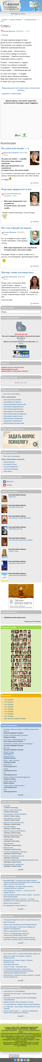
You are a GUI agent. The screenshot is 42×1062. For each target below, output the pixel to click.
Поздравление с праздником (14, 864)
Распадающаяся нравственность (15, 905)
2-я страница (8, 702)
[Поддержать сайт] (21, 137)
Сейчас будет (8, 839)
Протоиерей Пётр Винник (12, 399)
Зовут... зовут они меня (11, 760)
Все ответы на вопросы (12, 394)
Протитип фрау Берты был (13, 835)
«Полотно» (12, 497)
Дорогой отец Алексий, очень (14, 822)
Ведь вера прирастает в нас (16, 189)
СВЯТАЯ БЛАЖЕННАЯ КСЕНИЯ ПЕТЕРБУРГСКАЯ (21, 860)
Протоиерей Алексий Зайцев (14, 411)
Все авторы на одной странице (15, 718)
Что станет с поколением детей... (15, 739)
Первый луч (8, 764)
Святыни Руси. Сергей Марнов (14, 991)
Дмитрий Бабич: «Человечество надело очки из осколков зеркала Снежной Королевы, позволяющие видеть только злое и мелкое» (22, 882)
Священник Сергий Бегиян (13, 421)
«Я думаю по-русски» (15, 507)
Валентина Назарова (11, 153)
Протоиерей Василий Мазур (13, 418)
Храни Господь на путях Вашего (15, 831)
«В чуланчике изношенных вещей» (20, 540)
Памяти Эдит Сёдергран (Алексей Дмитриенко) (20, 924)
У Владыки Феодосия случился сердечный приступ (22, 920)
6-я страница (8, 711)
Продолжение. (9, 843)
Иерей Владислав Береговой (14, 423)
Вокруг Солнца (9, 752)
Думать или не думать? (12, 903)
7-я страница (8, 714)
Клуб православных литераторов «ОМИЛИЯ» (16, 1035)
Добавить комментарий (12, 94)
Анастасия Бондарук (11, 469)
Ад (5, 773)
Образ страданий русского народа (15, 931)
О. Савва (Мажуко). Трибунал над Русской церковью (22, 1004)
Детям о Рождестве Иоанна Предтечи (17, 777)
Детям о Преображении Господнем (16, 735)
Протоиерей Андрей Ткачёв (13, 416)
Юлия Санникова (10, 277)
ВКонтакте (10, 481)
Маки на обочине (9, 922)
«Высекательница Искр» (17, 563)
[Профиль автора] (34, 165)
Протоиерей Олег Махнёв (12, 402)
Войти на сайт (21, 383)
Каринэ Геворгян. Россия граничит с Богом (18, 1002)
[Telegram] (21, 1060)
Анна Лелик (8, 471)
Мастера (7, 748)
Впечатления (8, 847)
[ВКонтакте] (15, 1060)
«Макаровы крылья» (15, 529)
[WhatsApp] (28, 1060)
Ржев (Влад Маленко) (11, 964)
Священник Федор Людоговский (15, 404)
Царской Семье (9, 756)
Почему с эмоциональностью (14, 856)
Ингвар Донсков (30, 19)
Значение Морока (10, 826)
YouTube (9, 485)
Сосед (6, 769)
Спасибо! (7, 806)
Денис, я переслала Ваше (13, 810)
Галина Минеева (10, 232)
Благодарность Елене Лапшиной (15, 814)
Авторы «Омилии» (15, 19)
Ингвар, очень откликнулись (17, 272)
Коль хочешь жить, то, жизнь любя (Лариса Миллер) (22, 953)
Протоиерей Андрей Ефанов (13, 409)
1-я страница (8, 699)
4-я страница (8, 706)
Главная (4, 19)
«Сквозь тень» (13, 551)
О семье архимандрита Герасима (15, 852)
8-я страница (8, 716)
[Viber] (24, 1060)
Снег (5, 789)
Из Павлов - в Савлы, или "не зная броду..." (19, 743)
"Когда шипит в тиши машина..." (15, 785)
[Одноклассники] (18, 1060)
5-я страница (8, 709)
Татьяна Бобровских (11, 466)
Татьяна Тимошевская (12, 194)
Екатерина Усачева (10, 464)
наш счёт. (21, 340)
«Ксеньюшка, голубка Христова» (19, 518)
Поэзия (5, 35)
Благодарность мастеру (12, 818)
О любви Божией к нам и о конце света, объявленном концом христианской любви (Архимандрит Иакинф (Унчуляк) (18, 970)
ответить (35, 183)
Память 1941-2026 (10, 781)
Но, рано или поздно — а (15, 148)
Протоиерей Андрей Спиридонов (15, 414)
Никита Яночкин (9, 462)
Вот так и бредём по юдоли (16, 228)
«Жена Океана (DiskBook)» (17, 575)
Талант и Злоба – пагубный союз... (15, 966)
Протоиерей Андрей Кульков (14, 406)
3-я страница (8, 704)
